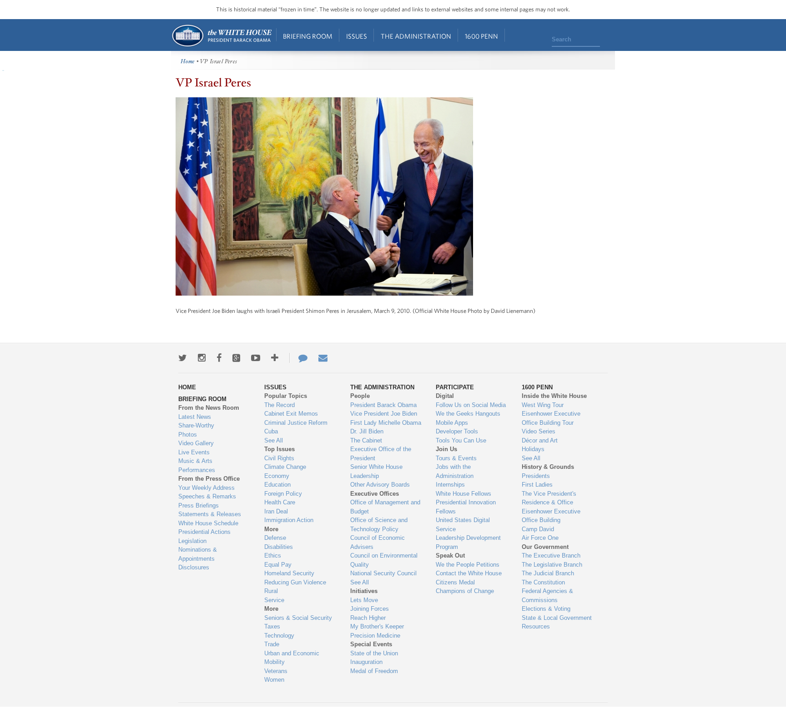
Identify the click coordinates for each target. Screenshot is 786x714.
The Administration (416, 36)
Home (221, 36)
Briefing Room (308, 36)
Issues (356, 36)
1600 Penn (481, 36)
